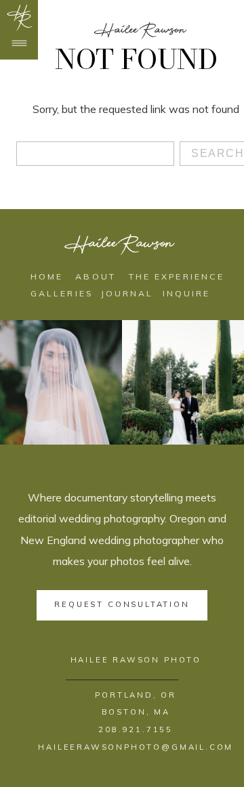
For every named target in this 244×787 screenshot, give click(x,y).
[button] (21, 19)
